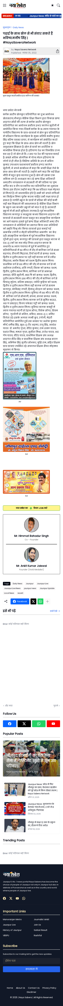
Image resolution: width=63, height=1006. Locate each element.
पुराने (55, 705)
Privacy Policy (49, 987)
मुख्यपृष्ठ (7, 27)
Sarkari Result (40, 930)
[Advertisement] (31, 667)
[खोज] (58, 5)
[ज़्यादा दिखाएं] (47, 601)
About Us (20, 987)
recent (20, 593)
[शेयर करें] (56, 51)
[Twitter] (33, 601)
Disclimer (31, 992)
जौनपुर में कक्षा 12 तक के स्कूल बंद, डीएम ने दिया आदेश (41, 824)
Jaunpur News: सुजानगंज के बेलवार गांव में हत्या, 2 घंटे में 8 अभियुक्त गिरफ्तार (41, 807)
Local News (9, 593)
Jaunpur (29, 583)
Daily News (18, 27)
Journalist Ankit (41, 919)
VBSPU (6, 935)
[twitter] (24, 723)
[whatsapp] (39, 723)
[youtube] (53, 723)
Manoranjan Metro (12, 919)
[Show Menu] (4, 5)
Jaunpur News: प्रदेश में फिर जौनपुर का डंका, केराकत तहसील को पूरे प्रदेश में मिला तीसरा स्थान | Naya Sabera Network (42, 789)
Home (10, 987)
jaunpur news (30, 588)
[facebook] (9, 723)
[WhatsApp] (40, 601)
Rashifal (38, 935)
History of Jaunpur (12, 930)
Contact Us (34, 987)
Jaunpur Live (42, 583)
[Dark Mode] (52, 5)
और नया (8, 705)
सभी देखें (53, 611)
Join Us (37, 924)
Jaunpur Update (47, 588)
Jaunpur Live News (12, 588)
